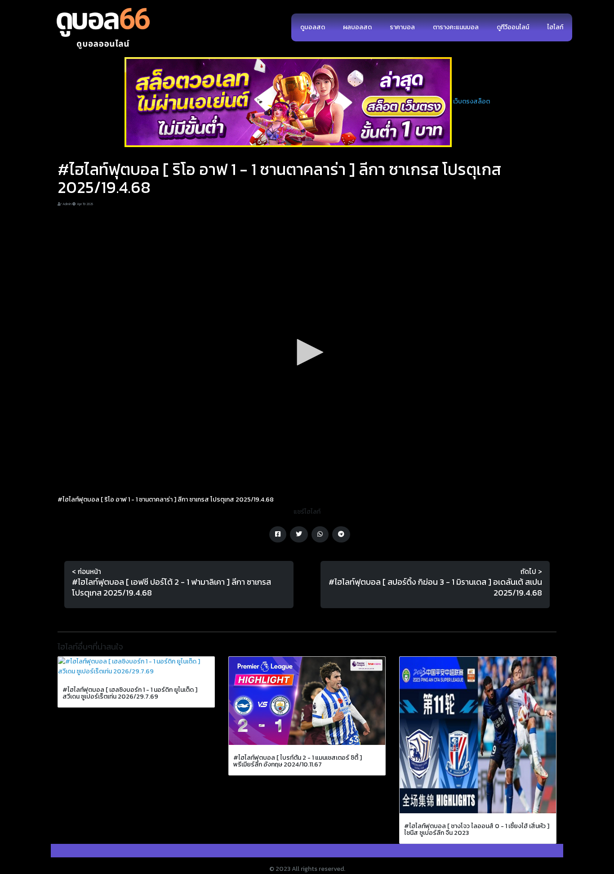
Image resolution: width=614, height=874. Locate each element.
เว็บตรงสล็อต (471, 101)
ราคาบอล (402, 27)
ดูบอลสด (312, 27)
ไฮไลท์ (555, 27)
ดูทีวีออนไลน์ (513, 27)
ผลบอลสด (357, 27)
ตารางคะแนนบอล (456, 27)
